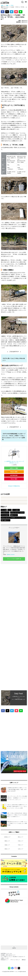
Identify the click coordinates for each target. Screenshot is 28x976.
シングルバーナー (5, 512)
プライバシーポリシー (15, 959)
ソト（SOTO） (16, 510)
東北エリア (20, 837)
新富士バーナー (14, 515)
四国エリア (7, 849)
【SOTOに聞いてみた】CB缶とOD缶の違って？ (13, 359)
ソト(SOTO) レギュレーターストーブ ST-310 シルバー (14, 462)
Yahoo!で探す (14, 479)
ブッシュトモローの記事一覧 (14, 558)
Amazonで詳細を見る (14, 486)
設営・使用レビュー (5, 520)
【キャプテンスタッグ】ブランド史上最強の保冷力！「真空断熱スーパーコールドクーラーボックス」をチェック (17, 797)
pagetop (14, 948)
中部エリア (20, 841)
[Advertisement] (14, 627)
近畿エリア (7, 845)
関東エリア (7, 841)
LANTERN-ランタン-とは (6, 953)
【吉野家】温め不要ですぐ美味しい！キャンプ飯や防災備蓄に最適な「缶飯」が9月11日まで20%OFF (17, 789)
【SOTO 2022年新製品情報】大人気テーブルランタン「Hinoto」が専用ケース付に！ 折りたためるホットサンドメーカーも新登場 (13, 436)
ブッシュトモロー (5, 515)
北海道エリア (7, 837)
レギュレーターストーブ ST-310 (17, 512)
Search (22, 1)
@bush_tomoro (10, 554)
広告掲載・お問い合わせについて (8, 955)
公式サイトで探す (14, 468)
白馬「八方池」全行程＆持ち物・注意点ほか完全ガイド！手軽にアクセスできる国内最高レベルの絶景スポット (17, 814)
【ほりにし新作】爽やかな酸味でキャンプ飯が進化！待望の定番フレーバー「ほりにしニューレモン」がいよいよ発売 (17, 806)
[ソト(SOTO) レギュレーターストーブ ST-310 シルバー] (14, 454)
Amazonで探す (14, 471)
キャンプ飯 (3, 510)
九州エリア (20, 849)
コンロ (9, 510)
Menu (25, 1)
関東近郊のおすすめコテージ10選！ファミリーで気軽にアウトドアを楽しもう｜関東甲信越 (17, 823)
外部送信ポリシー (5, 959)
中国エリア (20, 845)
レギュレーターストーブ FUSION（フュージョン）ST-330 (13, 517)
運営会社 (24, 959)
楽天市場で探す (14, 475)
